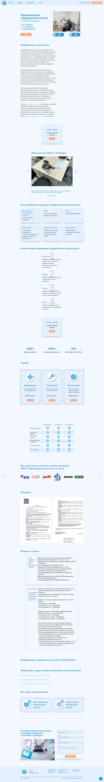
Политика (62, 759)
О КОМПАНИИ (30, 3)
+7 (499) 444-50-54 (84, 3)
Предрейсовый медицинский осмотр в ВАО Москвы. (35, 683)
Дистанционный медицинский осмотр (40, 704)
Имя (58, 730)
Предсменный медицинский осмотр (72, 704)
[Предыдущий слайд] (28, 171)
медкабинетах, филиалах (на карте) (35, 116)
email (58, 740)
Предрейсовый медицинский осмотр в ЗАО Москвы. (35, 679)
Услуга (58, 745)
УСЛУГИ (11, 3)
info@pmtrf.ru (51, 772)
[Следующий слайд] (75, 171)
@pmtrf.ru (76, 771)
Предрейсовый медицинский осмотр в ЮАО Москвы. (36, 675)
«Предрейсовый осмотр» (34, 104)
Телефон (59, 735)
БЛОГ (40, 3)
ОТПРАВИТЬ (70, 756)
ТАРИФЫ (20, 3)
